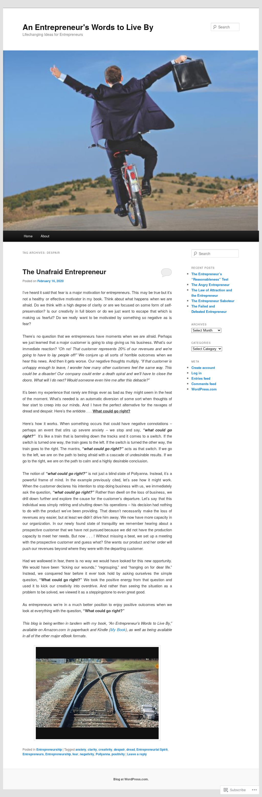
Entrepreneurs (33, 754)
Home (28, 235)
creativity (105, 749)
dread (130, 749)
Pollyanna (103, 754)
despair (119, 749)
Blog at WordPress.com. (131, 779)
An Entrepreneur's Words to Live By (88, 26)
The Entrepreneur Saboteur (212, 300)
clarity (92, 749)
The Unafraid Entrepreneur (64, 271)
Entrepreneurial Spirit (152, 749)
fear (75, 754)
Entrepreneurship (49, 749)
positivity (118, 754)
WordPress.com (204, 389)
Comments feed (203, 383)
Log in (196, 372)
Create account (203, 367)
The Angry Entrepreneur (210, 284)
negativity (87, 754)
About (45, 235)
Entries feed (200, 378)
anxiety (80, 749)
